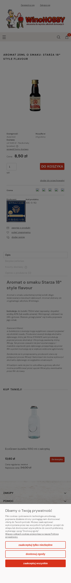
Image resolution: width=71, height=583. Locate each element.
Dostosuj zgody (35, 554)
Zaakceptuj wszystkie (35, 563)
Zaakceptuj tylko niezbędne (35, 545)
